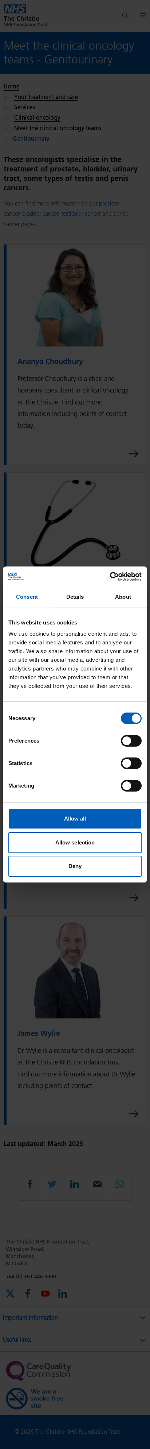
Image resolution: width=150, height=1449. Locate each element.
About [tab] (123, 597)
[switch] (131, 741)
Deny (75, 866)
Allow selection (75, 842)
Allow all (75, 818)
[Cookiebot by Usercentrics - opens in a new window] (110, 576)
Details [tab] (75, 597)
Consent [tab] (27, 597)
